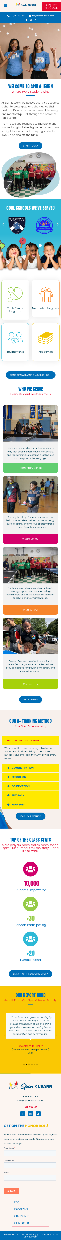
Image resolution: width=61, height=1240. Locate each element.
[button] (5, 5)
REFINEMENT (19, 804)
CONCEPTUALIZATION (25, 740)
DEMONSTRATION (23, 768)
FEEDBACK (18, 795)
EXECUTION (19, 777)
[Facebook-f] (26, 20)
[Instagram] (30, 20)
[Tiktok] (34, 20)
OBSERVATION (21, 786)
